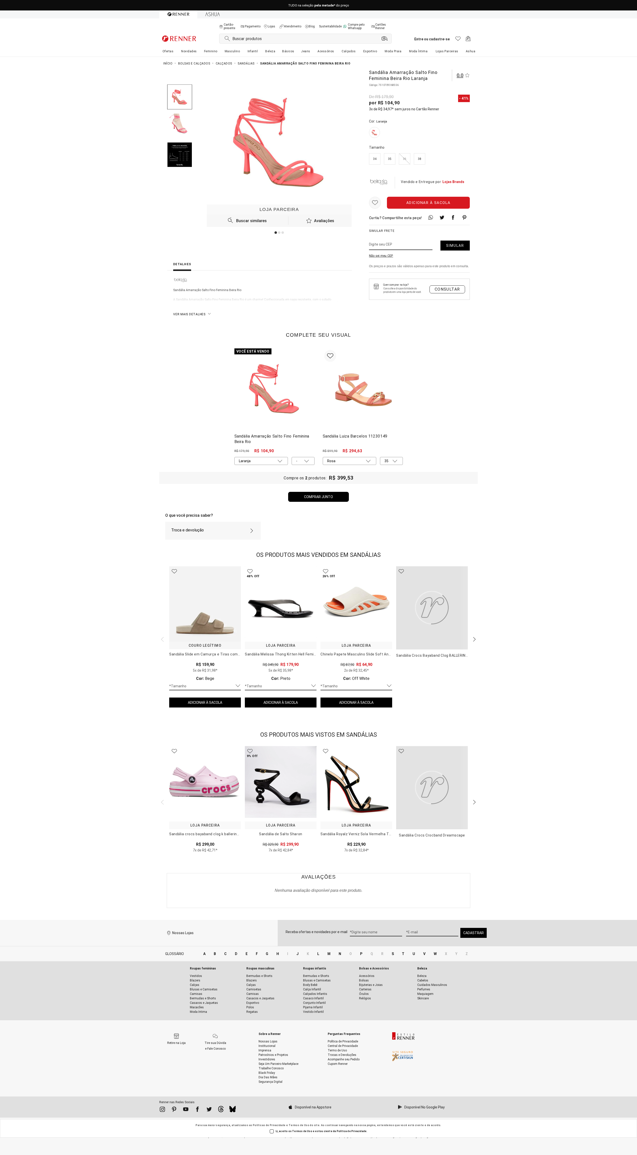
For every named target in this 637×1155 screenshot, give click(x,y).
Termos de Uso (299, 1125)
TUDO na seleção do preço (318, 5)
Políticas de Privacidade (269, 1125)
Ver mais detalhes (189, 314)
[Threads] (221, 1110)
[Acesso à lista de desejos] (458, 40)
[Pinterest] (174, 1110)
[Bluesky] (232, 1110)
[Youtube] (186, 1110)
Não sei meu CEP (381, 255)
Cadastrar (473, 933)
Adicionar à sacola (428, 202)
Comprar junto (318, 497)
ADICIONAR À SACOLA (205, 703)
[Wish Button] (375, 203)
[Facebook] (197, 1110)
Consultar (447, 289)
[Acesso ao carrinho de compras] (468, 40)
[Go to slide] (275, 232)
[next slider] (161, 638)
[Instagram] (162, 1110)
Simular (455, 246)
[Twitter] (209, 1110)
